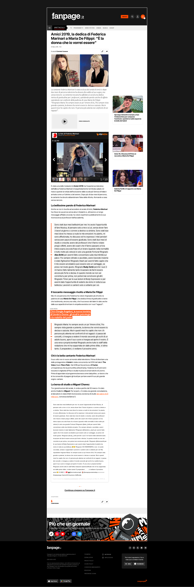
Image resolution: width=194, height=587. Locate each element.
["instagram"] (57, 534)
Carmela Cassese (62, 51)
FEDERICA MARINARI (71, 479)
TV (71, 28)
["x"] (68, 534)
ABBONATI (124, 16)
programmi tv (78, 28)
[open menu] (49, 27)
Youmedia (87, 554)
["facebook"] (74, 534)
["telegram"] (79, 534)
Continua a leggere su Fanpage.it (80, 490)
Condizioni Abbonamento (92, 567)
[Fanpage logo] (65, 16)
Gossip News (54, 496)
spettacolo (59, 28)
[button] (107, 51)
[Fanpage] (54, 547)
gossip (112, 28)
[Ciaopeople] (142, 581)
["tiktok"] (51, 534)
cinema (98, 28)
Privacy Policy (88, 560)
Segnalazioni (88, 557)
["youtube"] (62, 534)
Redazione (87, 570)
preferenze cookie (90, 573)
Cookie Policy (88, 564)
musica (105, 28)
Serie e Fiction (89, 28)
